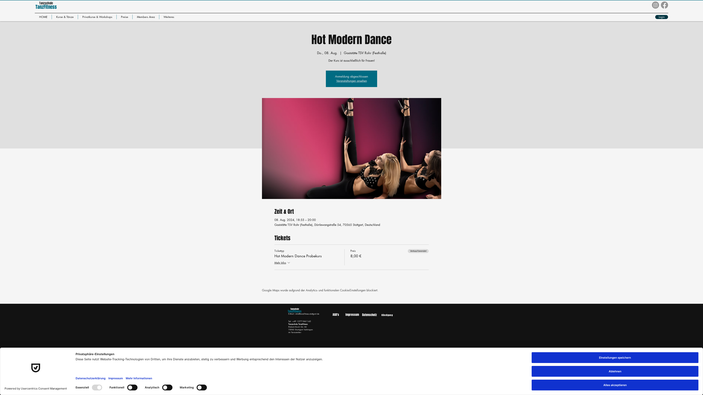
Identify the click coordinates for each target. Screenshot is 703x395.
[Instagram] (655, 5)
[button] (65, 17)
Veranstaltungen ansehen (351, 81)
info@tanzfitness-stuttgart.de (307, 313)
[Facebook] (664, 5)
